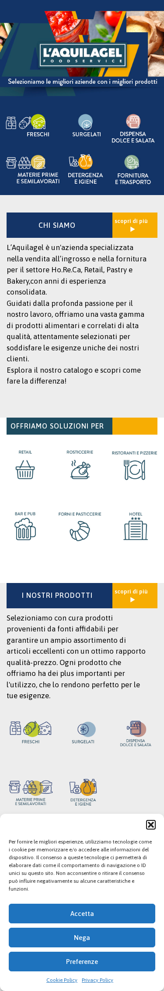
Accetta (82, 913)
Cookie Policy (61, 980)
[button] (151, 824)
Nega (82, 937)
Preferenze (82, 961)
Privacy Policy (97, 980)
